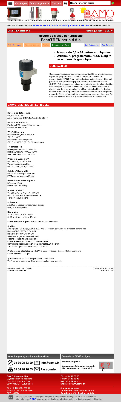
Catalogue (21, 3)
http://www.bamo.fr (75, 384)
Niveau (85, 25)
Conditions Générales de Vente (77, 390)
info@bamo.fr (73, 381)
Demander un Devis (60, 45)
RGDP (33, 399)
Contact (56, 3)
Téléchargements (39, 3)
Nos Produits (51, 25)
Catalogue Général (70, 25)
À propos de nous (69, 388)
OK (10, 397)
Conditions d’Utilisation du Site (77, 393)
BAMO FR (37, 25)
